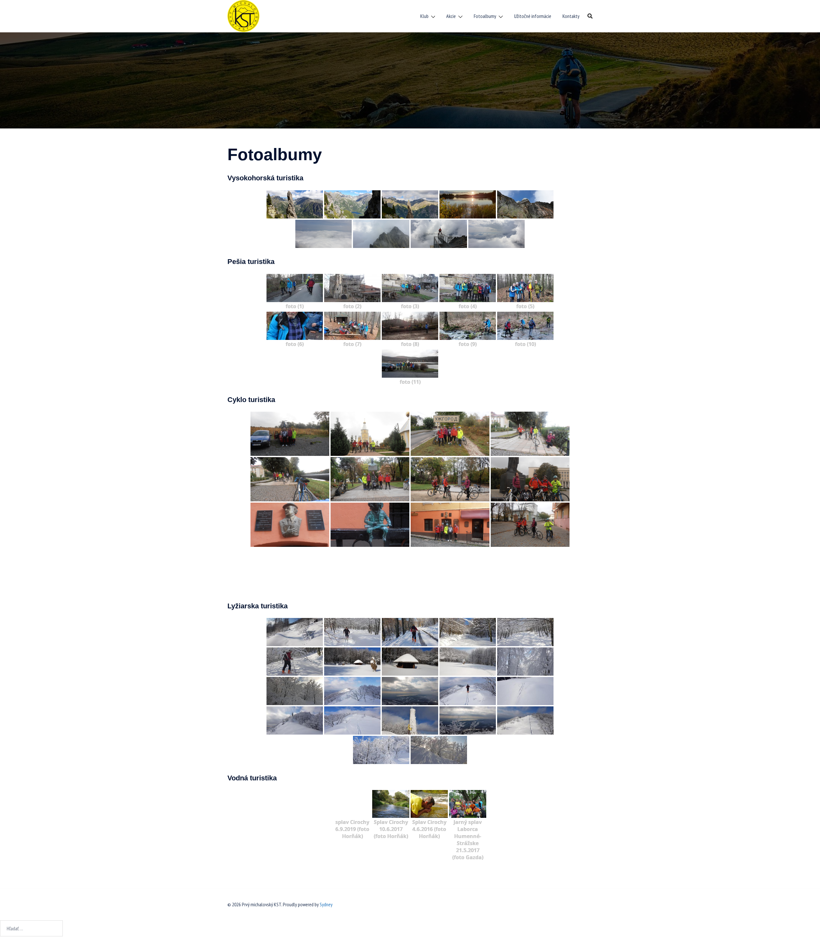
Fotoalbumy (485, 16)
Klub (424, 16)
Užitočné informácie (532, 16)
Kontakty (570, 16)
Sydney (326, 904)
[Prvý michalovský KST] (243, 15)
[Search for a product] (590, 16)
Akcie (451, 16)
